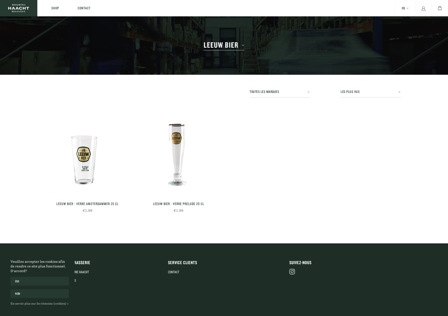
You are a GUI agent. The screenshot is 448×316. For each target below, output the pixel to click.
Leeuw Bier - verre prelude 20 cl (178, 204)
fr (403, 8)
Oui (17, 281)
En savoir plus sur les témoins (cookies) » (39, 303)
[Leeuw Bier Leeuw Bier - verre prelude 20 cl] (178, 155)
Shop (55, 8)
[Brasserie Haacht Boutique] (18, 8)
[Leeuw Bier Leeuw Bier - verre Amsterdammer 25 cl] (87, 155)
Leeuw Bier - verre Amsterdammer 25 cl (87, 204)
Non (17, 293)
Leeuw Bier (221, 45)
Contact (84, 8)
